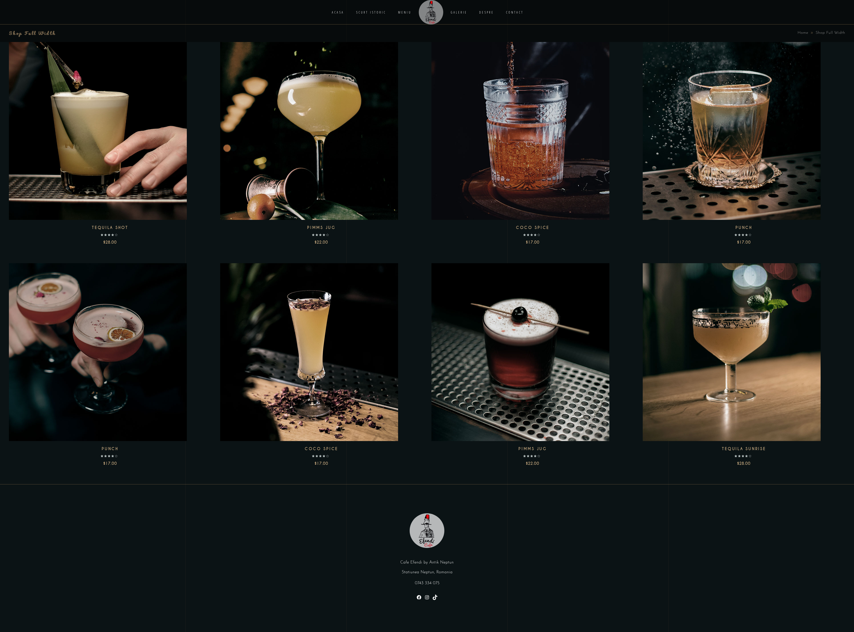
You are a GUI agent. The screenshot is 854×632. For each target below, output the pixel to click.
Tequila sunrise (744, 448)
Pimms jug (321, 227)
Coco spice (532, 227)
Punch (743, 227)
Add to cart (98, 131)
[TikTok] (435, 597)
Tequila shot (110, 227)
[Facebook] (419, 597)
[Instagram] (427, 597)
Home (803, 33)
